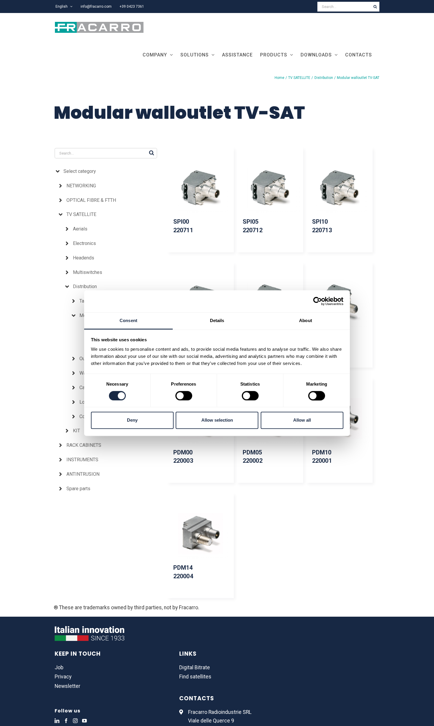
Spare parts (78, 488)
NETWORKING (81, 186)
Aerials (80, 229)
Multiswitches (87, 272)
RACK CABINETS (83, 445)
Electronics (84, 243)
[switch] (183, 395)
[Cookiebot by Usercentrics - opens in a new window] (317, 301)
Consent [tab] (128, 320)
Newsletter (67, 686)
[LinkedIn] (57, 720)
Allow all (302, 420)
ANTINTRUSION (82, 474)
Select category (79, 171)
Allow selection (217, 420)
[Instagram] (75, 720)
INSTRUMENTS (82, 459)
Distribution (85, 286)
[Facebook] (66, 720)
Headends (83, 258)
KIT (76, 430)
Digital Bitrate (194, 667)
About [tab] (305, 320)
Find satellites (195, 677)
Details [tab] (217, 320)
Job (59, 667)
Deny (132, 420)
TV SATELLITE (81, 214)
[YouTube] (84, 720)
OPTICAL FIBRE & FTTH (91, 200)
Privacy (63, 677)
